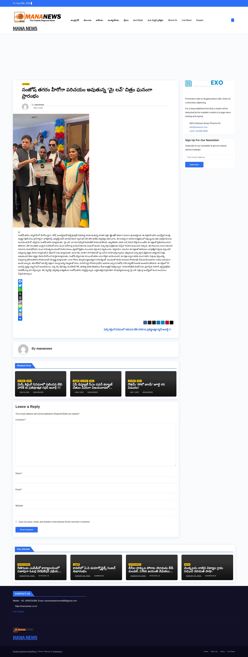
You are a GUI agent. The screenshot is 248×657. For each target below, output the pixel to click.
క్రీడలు (126, 20)
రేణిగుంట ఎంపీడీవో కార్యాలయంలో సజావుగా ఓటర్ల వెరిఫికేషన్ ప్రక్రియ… (39, 569)
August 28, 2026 (27, 576)
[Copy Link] (95, 302)
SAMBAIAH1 (99, 576)
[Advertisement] (124, 53)
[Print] (95, 314)
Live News (187, 20)
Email (19, 489)
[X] (95, 294)
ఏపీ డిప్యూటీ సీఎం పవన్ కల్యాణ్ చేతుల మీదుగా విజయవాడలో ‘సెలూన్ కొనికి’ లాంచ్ (92, 388)
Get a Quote (18, 611)
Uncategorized (23, 564)
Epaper (200, 20)
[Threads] (95, 298)
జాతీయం (99, 20)
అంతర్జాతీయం (113, 20)
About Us (172, 20)
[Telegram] (95, 310)
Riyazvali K (44, 576)
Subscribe (194, 165)
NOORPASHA (210, 576)
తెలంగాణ (87, 20)
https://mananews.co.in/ (25, 606)
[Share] (95, 318)
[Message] (95, 306)
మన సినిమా (138, 20)
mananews (39, 105)
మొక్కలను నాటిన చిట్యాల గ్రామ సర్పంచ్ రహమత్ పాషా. (203, 569)
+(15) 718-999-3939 (198, 131)
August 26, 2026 (138, 576)
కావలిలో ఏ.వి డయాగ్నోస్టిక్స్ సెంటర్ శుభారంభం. (94, 569)
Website (19, 506)
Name (19, 473)
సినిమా (29, 381)
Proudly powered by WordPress (25, 651)
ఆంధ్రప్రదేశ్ (75, 20)
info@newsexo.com (198, 127)
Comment (21, 420)
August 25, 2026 (194, 576)
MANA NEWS (25, 28)
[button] (228, 20)
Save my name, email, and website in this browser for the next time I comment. (54, 522)
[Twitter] (95, 285)
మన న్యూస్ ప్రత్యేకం (156, 20)
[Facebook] (95, 281)
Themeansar (57, 651)
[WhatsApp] (95, 290)
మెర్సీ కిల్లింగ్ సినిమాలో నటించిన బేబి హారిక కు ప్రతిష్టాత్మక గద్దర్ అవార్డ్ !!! (138, 329)
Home (206, 651)
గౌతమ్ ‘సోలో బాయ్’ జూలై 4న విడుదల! (146, 386)
